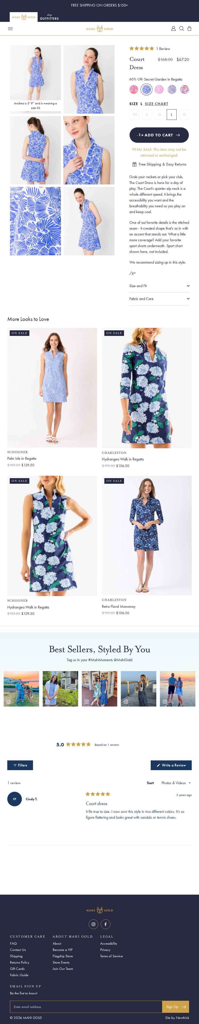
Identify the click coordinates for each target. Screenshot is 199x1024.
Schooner (17, 452)
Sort (151, 782)
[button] (149, 48)
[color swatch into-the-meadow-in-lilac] (171, 89)
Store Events (61, 962)
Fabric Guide (19, 975)
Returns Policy (19, 962)
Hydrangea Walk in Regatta (123, 459)
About (57, 943)
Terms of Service (111, 956)
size (133, 103)
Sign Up (172, 1006)
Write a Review (176, 766)
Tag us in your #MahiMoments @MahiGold (99, 659)
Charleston (114, 453)
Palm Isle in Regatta (21, 458)
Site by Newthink (177, 1017)
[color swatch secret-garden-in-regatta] (146, 89)
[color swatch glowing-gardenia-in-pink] (133, 89)
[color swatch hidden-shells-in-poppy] (184, 89)
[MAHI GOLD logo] (99, 910)
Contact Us (18, 949)
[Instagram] (93, 924)
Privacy (105, 949)
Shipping (16, 956)
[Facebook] (105, 924)
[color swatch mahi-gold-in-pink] (159, 89)
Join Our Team (63, 968)
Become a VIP (63, 949)
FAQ (13, 943)
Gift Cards (17, 968)
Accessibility (108, 943)
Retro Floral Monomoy (118, 606)
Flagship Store (63, 956)
